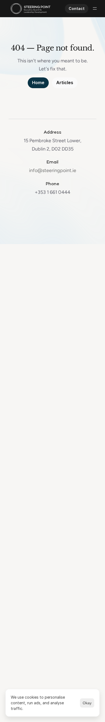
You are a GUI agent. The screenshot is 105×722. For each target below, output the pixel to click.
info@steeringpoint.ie (52, 170)
